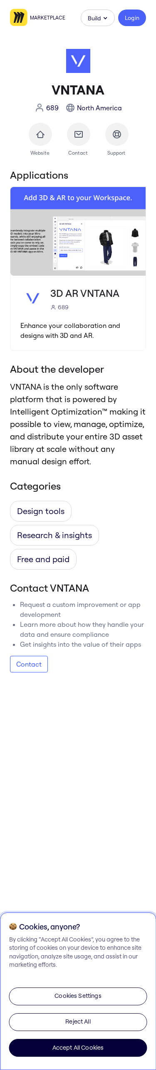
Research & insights (54, 535)
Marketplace (47, 18)
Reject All (77, 1021)
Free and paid (43, 559)
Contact (29, 664)
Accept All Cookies (78, 1047)
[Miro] (20, 18)
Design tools (40, 511)
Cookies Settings (77, 996)
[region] (78, 991)
